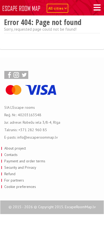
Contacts (11, 154)
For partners (14, 180)
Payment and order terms (24, 161)
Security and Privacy (20, 167)
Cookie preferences (20, 186)
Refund (9, 173)
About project (15, 148)
